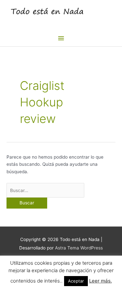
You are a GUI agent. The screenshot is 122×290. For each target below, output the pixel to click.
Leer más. (100, 281)
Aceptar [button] (76, 281)
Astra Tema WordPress (79, 247)
